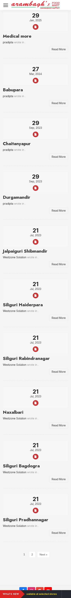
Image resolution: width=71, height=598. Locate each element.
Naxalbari (13, 412)
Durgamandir (16, 197)
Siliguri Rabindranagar (26, 358)
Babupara (13, 89)
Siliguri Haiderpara (23, 304)
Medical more (17, 36)
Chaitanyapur (17, 143)
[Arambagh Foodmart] (35, 5)
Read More (59, 49)
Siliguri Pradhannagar (25, 519)
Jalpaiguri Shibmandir (25, 251)
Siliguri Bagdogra (21, 465)
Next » (43, 554)
